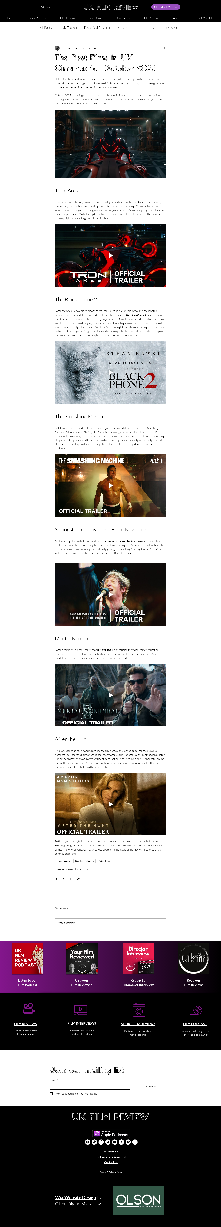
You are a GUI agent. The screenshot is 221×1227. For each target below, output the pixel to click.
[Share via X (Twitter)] (63, 879)
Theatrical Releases (97, 27)
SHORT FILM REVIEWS (138, 1024)
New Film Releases (84, 861)
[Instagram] (121, 1142)
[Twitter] (107, 1142)
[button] (176, 17)
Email (54, 1080)
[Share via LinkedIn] (71, 879)
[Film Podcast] (87, 1142)
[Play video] (110, 255)
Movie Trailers (68, 27)
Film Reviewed (82, 985)
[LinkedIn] (135, 1142)
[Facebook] (101, 1142)
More (120, 27)
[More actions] (164, 48)
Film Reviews (193, 985)
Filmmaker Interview (138, 985)
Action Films (104, 861)
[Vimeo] (128, 1142)
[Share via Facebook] (56, 879)
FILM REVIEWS (25, 1024)
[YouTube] (114, 1142)
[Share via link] (78, 879)
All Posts (46, 27)
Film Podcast (27, 985)
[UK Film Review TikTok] (94, 1142)
